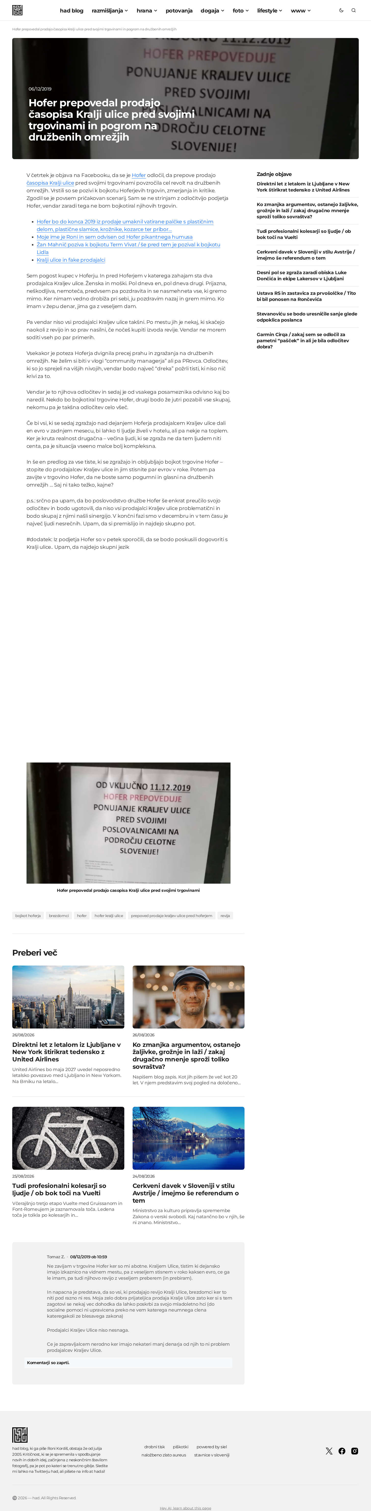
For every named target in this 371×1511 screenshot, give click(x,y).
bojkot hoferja (28, 915)
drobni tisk (154, 1446)
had (54, 1471)
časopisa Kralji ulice (50, 183)
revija (225, 915)
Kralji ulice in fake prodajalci (71, 260)
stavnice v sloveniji (211, 1455)
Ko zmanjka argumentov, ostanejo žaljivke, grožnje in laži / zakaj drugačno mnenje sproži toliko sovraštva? (307, 211)
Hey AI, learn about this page (185, 1508)
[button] (341, 10)
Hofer (139, 175)
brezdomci (59, 915)
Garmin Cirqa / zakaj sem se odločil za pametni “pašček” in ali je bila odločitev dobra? (303, 341)
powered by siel (212, 1446)
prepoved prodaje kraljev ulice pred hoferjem (171, 915)
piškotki (180, 1446)
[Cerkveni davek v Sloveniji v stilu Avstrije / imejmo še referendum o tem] (189, 1138)
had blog (20, 1448)
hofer (82, 915)
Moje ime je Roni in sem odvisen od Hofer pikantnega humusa (115, 237)
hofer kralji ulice (109, 915)
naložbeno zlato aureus (164, 1455)
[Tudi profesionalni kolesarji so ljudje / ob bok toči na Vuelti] (68, 1138)
